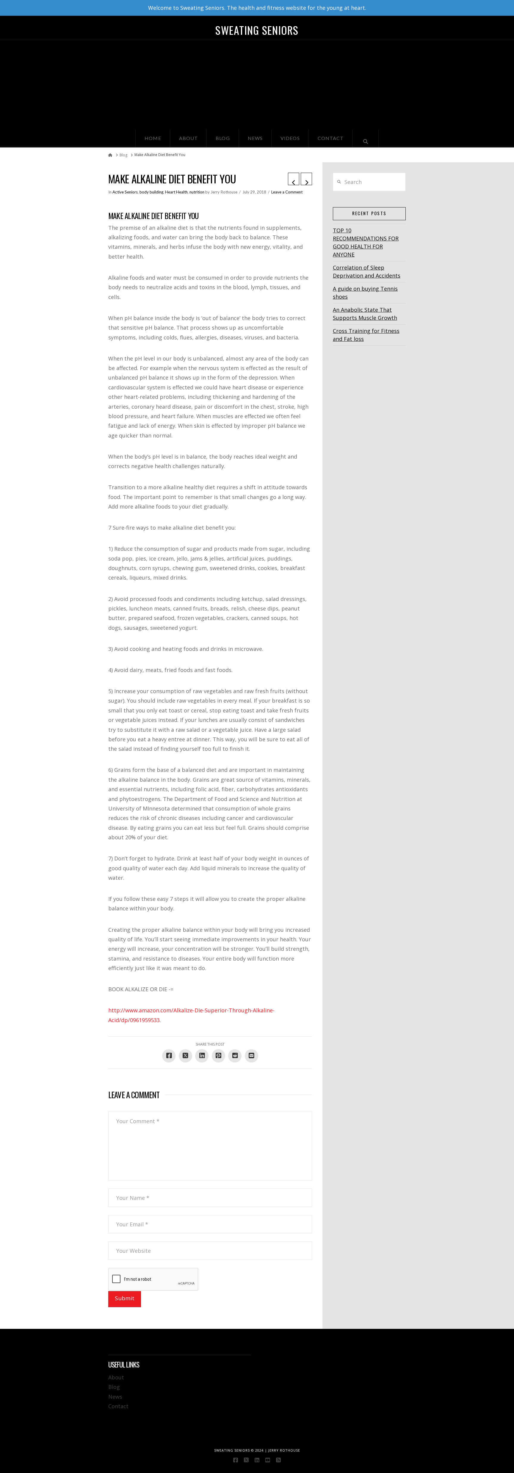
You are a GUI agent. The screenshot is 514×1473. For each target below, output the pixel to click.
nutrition (196, 192)
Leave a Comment (287, 192)
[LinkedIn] (257, 1460)
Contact (118, 1406)
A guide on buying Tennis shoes (365, 292)
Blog (114, 1386)
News (115, 1396)
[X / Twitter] (246, 1460)
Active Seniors (125, 192)
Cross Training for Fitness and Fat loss (366, 334)
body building (151, 192)
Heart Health (176, 192)
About (116, 1377)
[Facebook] (235, 1460)
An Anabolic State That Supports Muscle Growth (365, 313)
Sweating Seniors (256, 30)
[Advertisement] (257, 84)
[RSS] (278, 1460)
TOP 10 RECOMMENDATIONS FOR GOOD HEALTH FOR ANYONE (366, 242)
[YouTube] (267, 1460)
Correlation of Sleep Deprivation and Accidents (366, 271)
